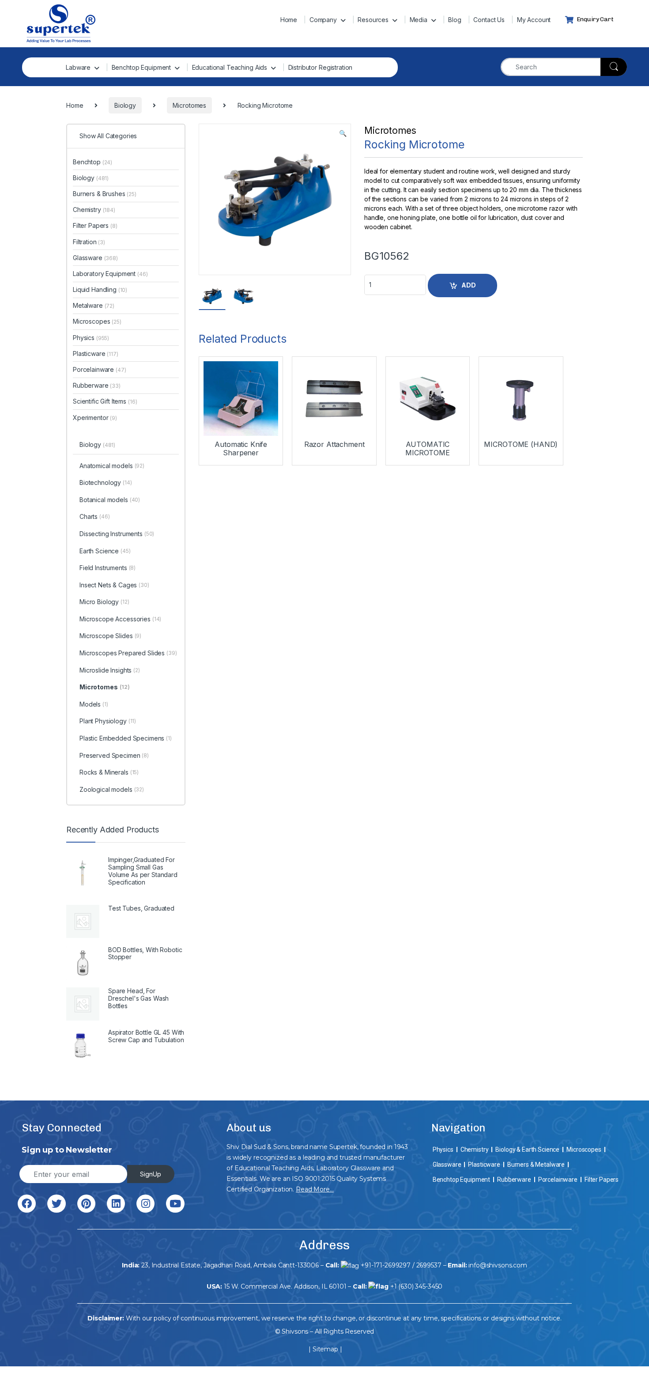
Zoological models (111, 789)
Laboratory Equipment (110, 273)
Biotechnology (105, 482)
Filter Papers (95, 225)
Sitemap (325, 1349)
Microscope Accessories (120, 619)
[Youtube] (175, 1204)
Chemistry (94, 209)
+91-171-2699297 (386, 1265)
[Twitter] (56, 1204)
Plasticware (95, 353)
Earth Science (105, 551)
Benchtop (92, 162)
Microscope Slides (110, 635)
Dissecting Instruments (116, 533)
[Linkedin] (116, 1204)
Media (418, 19)
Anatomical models (111, 465)
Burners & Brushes (104, 193)
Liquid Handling (100, 289)
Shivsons (295, 1331)
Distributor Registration (320, 67)
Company (323, 19)
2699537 (428, 1265)
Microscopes (97, 321)
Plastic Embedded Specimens (125, 738)
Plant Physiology (107, 721)
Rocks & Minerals (109, 772)
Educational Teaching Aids (230, 67)
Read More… (315, 1189)
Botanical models (109, 499)
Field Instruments (107, 567)
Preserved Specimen (114, 755)
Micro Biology (104, 601)
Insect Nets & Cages (114, 585)
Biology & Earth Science (527, 1149)
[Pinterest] (86, 1204)
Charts (94, 516)
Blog (454, 19)
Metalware (93, 305)
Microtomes (390, 130)
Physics (91, 337)
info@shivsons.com (497, 1265)
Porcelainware (99, 369)
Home (288, 19)
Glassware (95, 257)
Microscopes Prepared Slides (128, 653)
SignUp (150, 1174)
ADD (468, 285)
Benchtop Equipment (141, 67)
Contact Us (489, 19)
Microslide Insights (109, 670)
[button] (343, 133)
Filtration (89, 242)
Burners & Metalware (536, 1164)
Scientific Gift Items (105, 401)
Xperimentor (95, 417)
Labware (78, 67)
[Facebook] (27, 1204)
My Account (534, 19)
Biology (91, 178)
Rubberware (97, 385)
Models (93, 704)
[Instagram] (145, 1204)
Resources (373, 19)
